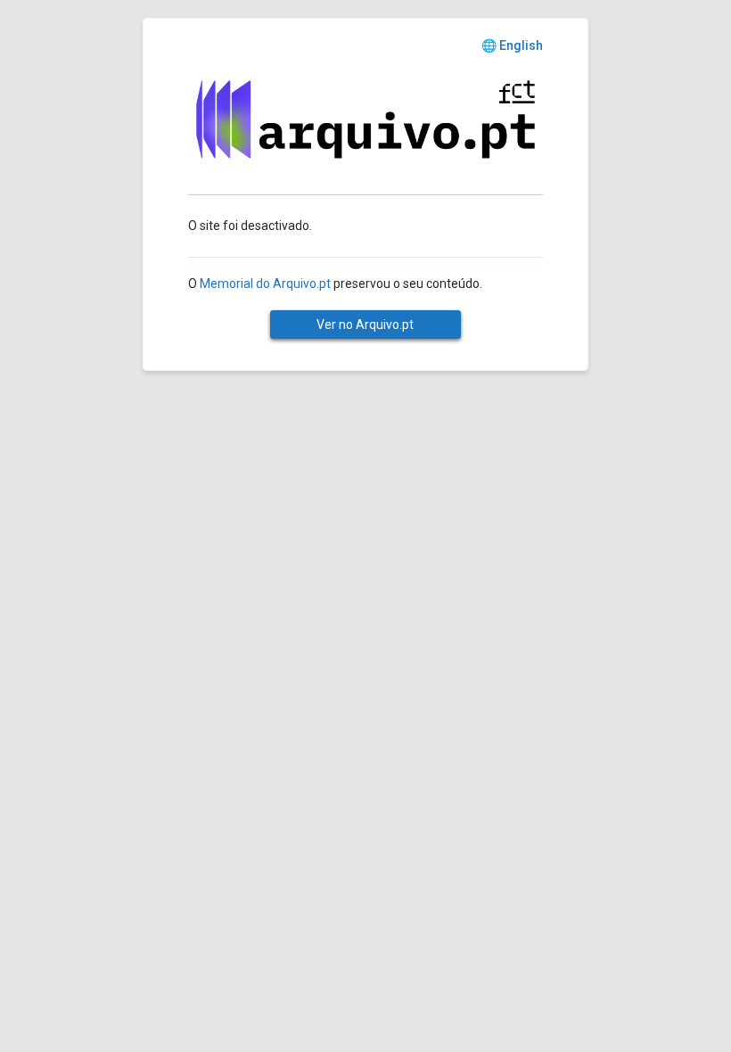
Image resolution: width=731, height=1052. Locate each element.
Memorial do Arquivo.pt (265, 283)
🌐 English (512, 45)
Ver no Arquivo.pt (365, 324)
